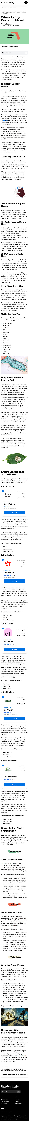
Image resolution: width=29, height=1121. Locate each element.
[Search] (2, 7)
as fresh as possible (6, 434)
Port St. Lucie (7, 344)
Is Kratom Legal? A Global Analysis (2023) (14, 1074)
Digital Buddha (7, 818)
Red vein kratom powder (8, 915)
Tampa (5, 351)
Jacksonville (6, 327)
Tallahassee (6, 349)
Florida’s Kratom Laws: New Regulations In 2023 (10, 12)
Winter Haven (7, 353)
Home (2, 11)
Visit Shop (14, 512)
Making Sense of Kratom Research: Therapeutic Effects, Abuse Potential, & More (13, 1070)
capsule (6, 526)
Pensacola (6, 342)
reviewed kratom (6, 136)
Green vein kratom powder (9, 863)
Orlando (5, 336)
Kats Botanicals (5, 791)
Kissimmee (6, 329)
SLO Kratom (13, 726)
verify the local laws (18, 160)
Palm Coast (6, 340)
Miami (5, 333)
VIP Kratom (7, 1057)
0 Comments (16, 25)
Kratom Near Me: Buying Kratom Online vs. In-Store (14, 11)
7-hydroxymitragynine (20, 917)
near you (19, 73)
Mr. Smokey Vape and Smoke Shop (11, 227)
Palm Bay (6, 338)
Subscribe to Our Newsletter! (9, 46)
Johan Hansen (8, 23)
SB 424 (5, 120)
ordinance (4, 105)
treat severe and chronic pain (9, 925)
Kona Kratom (5, 518)
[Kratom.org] (10, 2)
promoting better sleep (12, 923)
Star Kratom (4, 587)
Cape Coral (6, 325)
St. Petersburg (7, 346)
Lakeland (6, 331)
